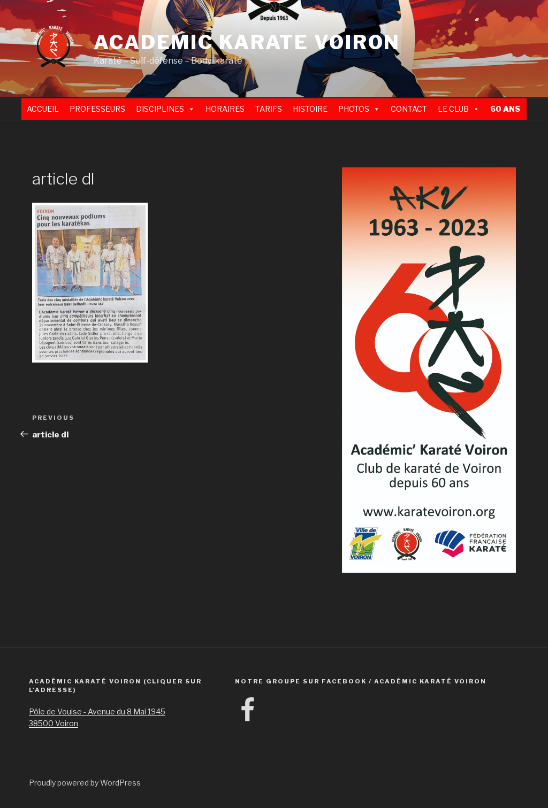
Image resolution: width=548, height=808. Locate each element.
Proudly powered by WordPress (85, 782)
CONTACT (409, 108)
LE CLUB (453, 108)
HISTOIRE (310, 108)
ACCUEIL (43, 108)
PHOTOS (353, 108)
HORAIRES (225, 108)
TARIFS (268, 108)
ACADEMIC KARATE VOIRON (247, 42)
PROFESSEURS (97, 108)
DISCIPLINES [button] (160, 108)
